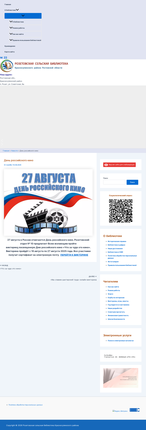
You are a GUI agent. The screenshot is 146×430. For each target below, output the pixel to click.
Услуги (110, 294)
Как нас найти (18, 34)
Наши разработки (115, 308)
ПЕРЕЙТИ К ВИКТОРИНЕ (74, 255)
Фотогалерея (113, 262)
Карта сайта (9, 52)
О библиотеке (10, 10)
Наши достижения (115, 248)
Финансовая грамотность (118, 315)
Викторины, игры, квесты (118, 301)
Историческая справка (117, 241)
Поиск (105, 178)
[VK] (1, 58)
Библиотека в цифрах (116, 245)
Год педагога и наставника (118, 305)
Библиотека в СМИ (115, 252)
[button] (17, 10)
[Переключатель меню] (23, 15)
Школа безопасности (116, 319)
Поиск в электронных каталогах (121, 341)
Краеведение (10, 46)
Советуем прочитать (116, 312)
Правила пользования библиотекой (26, 40)
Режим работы (18, 28)
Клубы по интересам (116, 298)
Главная (8, 4)
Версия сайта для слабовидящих (121, 165)
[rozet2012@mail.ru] (5, 58)
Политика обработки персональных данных (26, 405)
